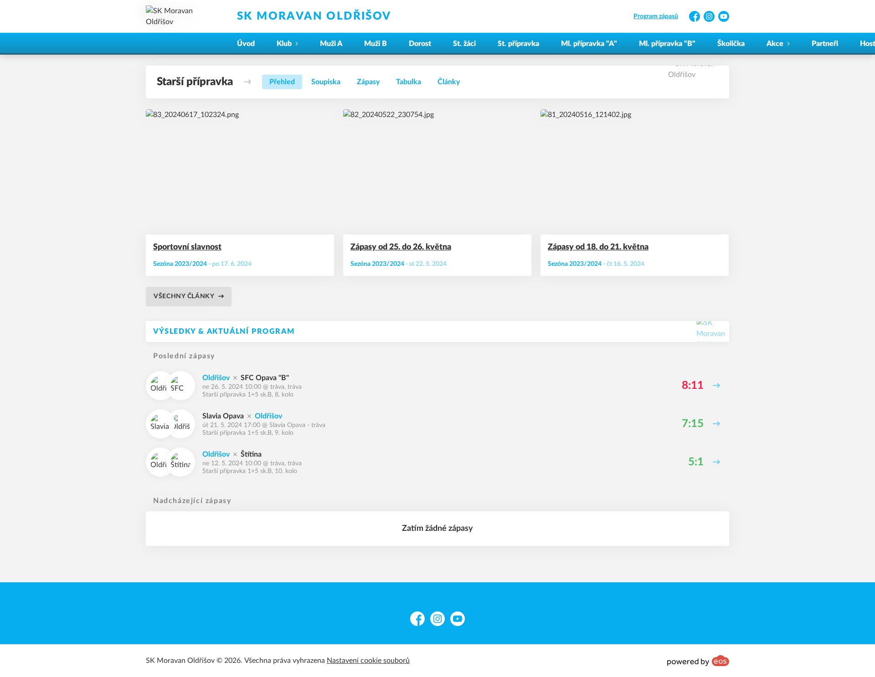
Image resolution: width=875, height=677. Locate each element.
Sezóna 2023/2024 (180, 264)
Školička (731, 43)
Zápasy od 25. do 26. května (400, 247)
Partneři (825, 43)
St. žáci (464, 43)
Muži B (375, 43)
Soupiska (325, 82)
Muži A (331, 43)
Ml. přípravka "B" (667, 43)
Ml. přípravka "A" (589, 43)
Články (449, 82)
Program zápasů (655, 16)
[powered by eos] (698, 660)
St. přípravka (518, 43)
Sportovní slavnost (187, 247)
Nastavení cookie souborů (368, 660)
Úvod (246, 43)
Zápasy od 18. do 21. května (598, 247)
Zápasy (368, 82)
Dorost (420, 43)
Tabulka (408, 82)
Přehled (282, 82)
